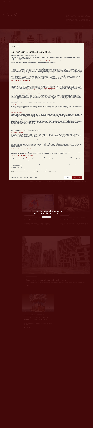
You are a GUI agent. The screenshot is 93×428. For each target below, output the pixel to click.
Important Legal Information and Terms (37, 169)
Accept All (77, 177)
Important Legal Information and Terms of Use (42, 60)
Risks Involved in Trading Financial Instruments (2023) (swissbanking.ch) (46, 171)
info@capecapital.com (14, 169)
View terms (46, 216)
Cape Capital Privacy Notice (29, 157)
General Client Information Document (30, 89)
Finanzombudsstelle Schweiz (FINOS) (50, 88)
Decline (67, 177)
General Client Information (47, 169)
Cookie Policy (20, 169)
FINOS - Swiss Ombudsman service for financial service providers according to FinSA (23, 171)
